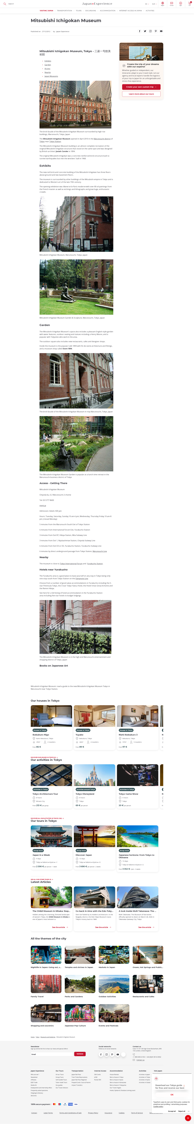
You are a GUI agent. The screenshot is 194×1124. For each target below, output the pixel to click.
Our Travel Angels (115, 1088)
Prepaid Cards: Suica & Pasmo (81, 1082)
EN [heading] (146, 4)
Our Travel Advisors (62, 1088)
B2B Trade (34, 1082)
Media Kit (34, 1085)
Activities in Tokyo (40, 789)
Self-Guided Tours (61, 1080)
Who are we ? (35, 1074)
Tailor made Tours (61, 1082)
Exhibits (48, 61)
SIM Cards (97, 1074)
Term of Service (137, 1113)
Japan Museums (51, 76)
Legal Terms (48, 1113)
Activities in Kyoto (144, 1080)
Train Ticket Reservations (79, 1077)
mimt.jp (43, 505)
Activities (150, 11)
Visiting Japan (46, 11)
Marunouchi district (102, 139)
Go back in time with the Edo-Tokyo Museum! (94, 911)
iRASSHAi (34, 1096)
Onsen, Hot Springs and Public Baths (148, 967)
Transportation (64, 11)
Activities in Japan (144, 1074)
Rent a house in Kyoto (116, 1080)
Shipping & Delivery (37, 1093)
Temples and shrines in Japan (79, 967)
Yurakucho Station (95, 563)
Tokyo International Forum (71, 563)
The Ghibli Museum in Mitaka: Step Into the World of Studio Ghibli (51, 911)
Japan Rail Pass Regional (79, 1080)
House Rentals (114, 1074)
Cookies (122, 1113)
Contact (34, 1113)
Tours (79, 11)
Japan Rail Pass (76, 1074)
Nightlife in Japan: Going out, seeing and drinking (46, 967)
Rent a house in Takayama (118, 1085)
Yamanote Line (81, 578)
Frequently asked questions (39, 1090)
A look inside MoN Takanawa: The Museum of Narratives (138, 911)
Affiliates (33, 1080)
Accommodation (107, 11)
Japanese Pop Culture (75, 1026)
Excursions (90, 11)
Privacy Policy (93, 1113)
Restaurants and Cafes (143, 997)
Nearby (48, 72)
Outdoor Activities (107, 997)
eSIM (95, 1077)
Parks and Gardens (74, 997)
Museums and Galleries (48, 1037)
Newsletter (34, 1077)
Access (47, 68)
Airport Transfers (77, 1085)
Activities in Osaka (144, 1082)
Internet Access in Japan (130, 11)
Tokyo (42, 141)
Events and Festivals (108, 1026)
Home (33, 1037)
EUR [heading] (153, 4)
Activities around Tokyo (86, 789)
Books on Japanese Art (54, 666)
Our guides (59, 1085)
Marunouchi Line (100, 551)
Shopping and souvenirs (42, 1026)
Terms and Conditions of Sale (70, 1113)
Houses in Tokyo (39, 730)
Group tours (38, 850)
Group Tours (60, 1077)
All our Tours (60, 1074)
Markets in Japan (107, 967)
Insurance (108, 1113)
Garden (48, 65)
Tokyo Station (55, 141)
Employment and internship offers (41, 1088)
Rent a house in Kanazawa (118, 1082)
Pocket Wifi (97, 1080)
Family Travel (37, 997)
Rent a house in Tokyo (116, 1077)
